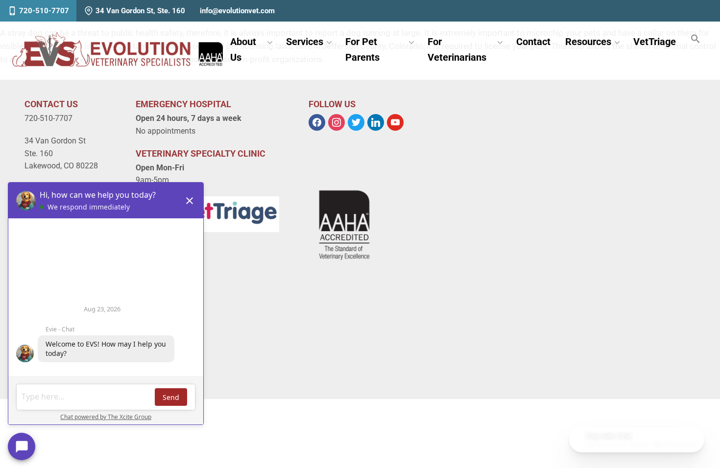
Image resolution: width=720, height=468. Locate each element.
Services (304, 41)
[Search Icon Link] (695, 39)
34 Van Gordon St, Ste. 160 (140, 10)
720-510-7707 (44, 10)
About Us (243, 49)
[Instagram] (336, 122)
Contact (533, 41)
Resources (588, 41)
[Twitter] (356, 122)
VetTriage (654, 41)
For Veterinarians (457, 49)
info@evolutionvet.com (237, 10)
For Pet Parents (362, 49)
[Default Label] (375, 122)
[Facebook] (317, 122)
